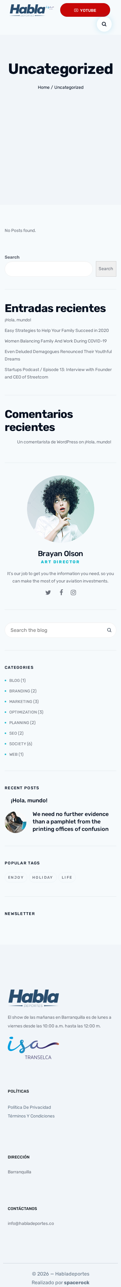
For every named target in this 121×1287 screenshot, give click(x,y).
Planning (19, 722)
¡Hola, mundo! (18, 320)
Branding (19, 691)
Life (67, 877)
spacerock (76, 1282)
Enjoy (16, 877)
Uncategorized (68, 87)
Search (12, 257)
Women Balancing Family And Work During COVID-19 (56, 341)
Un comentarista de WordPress (47, 442)
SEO (13, 733)
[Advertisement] (60, 161)
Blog (14, 680)
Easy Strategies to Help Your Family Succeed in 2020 (57, 330)
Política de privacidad (29, 1107)
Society (17, 743)
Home (44, 87)
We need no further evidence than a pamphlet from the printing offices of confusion (71, 821)
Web (13, 754)
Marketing (20, 701)
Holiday (42, 877)
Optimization (23, 712)
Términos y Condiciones (31, 1116)
